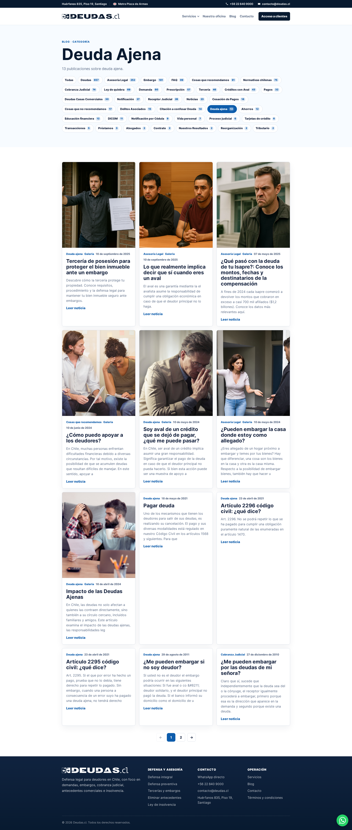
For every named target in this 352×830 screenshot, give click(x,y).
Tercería (207, 89)
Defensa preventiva (162, 784)
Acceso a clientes (274, 16)
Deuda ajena (221, 109)
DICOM (115, 118)
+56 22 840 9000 (241, 4)
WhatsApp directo (211, 777)
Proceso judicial (222, 118)
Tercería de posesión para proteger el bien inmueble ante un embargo (98, 267)
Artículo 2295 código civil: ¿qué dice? (92, 664)
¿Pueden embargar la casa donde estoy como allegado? (253, 435)
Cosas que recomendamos (213, 80)
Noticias (195, 99)
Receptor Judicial (163, 99)
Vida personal (189, 118)
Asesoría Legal (121, 80)
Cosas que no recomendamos (88, 109)
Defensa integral (160, 777)
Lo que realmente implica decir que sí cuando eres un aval (174, 272)
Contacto (247, 16)
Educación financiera (82, 118)
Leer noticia (75, 308)
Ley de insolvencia (162, 805)
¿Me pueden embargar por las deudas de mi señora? (248, 667)
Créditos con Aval (240, 89)
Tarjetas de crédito (260, 118)
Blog (232, 16)
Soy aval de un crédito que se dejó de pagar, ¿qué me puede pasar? (171, 435)
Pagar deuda (158, 505)
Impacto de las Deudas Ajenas (94, 594)
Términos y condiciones (265, 798)
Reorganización (234, 128)
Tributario (265, 128)
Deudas (90, 80)
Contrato (162, 128)
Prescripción (178, 89)
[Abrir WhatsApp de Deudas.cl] (342, 820)
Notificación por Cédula (149, 118)
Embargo (153, 80)
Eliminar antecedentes (164, 798)
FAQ (177, 80)
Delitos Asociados (135, 109)
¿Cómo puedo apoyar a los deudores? (94, 438)
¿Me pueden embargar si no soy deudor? (174, 664)
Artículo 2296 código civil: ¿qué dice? (247, 508)
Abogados (135, 128)
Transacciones (77, 128)
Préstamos (108, 128)
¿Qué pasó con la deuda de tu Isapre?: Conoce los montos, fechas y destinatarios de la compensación (252, 272)
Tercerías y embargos (164, 791)
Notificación (128, 99)
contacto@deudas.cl (276, 4)
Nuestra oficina (214, 16)
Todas (69, 80)
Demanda (148, 89)
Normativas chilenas (260, 80)
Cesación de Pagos (228, 99)
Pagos (271, 89)
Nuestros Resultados (195, 128)
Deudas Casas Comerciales (87, 99)
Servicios (189, 16)
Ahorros (249, 109)
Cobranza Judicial (80, 89)
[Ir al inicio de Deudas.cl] (95, 770)
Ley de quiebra (117, 89)
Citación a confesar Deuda (181, 109)
